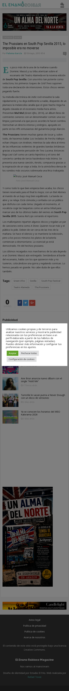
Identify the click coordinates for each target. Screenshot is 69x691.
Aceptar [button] (12, 353)
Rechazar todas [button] (29, 353)
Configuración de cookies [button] (21, 359)
